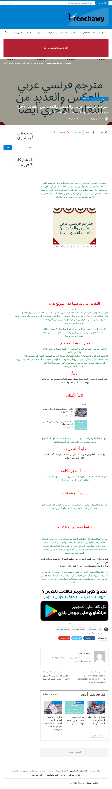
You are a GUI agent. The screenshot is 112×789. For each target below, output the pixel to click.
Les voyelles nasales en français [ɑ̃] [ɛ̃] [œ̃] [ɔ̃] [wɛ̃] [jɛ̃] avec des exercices (92, 679)
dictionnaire (92, 629)
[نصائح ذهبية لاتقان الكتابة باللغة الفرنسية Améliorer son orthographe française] (53, 707)
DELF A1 (85, 99)
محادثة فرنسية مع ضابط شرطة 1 (79, 3)
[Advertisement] (74, 158)
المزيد (19, 32)
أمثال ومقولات (74, 775)
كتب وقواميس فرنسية (99, 99)
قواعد (49, 32)
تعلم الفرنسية (61, 32)
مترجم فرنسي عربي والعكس (98, 633)
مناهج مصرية (101, 32)
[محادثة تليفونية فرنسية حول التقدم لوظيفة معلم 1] (81, 425)
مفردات (24, 771)
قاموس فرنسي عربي (79, 629)
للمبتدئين (75, 32)
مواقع (63, 775)
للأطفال (86, 32)
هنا (95, 562)
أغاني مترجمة (37, 775)
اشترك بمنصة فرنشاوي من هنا (56, 48)
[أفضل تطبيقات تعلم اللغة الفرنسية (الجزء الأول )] (81, 412)
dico (100, 629)
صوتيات (39, 32)
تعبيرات (15, 771)
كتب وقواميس (52, 775)
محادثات (29, 32)
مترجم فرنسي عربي (62, 629)
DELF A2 (80, 702)
